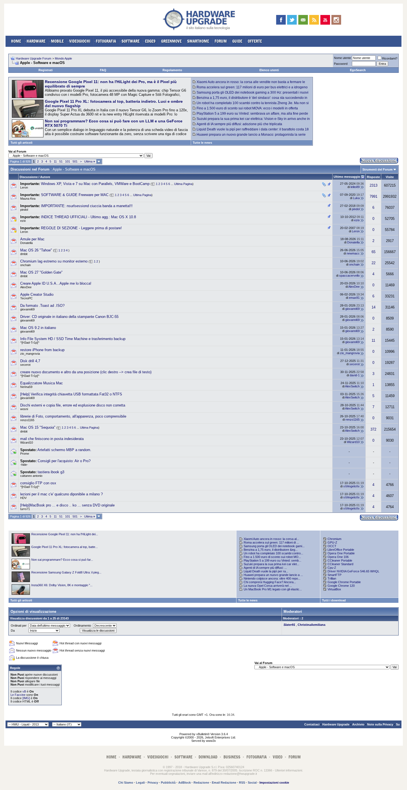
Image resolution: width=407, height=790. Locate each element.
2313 (373, 185)
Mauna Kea (27, 198)
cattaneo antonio (31, 475)
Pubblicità (168, 782)
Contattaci (312, 724)
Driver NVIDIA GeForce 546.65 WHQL (353, 571)
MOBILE (57, 41)
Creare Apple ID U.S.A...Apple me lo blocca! (55, 283)
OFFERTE (255, 41)
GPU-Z (332, 542)
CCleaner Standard (340, 564)
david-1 (355, 375)
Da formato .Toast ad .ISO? (42, 305)
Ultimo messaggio (347, 176)
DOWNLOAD (208, 757)
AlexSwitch (352, 386)
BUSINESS (231, 757)
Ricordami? (389, 58)
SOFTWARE (131, 41)
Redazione (201, 782)
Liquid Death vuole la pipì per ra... (266, 571)
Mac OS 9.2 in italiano (38, 328)
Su (398, 724)
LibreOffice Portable (341, 549)
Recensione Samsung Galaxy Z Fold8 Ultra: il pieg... (66, 572)
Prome (24, 453)
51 (61, 161)
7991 (373, 196)
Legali (140, 782)
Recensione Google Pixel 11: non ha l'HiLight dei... (64, 534)
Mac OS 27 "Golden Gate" (41, 272)
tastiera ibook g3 (51, 472)
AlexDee (26, 287)
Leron (24, 187)
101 (67, 161)
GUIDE (237, 41)
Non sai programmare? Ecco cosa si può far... (62, 559)
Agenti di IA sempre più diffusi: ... (265, 567)
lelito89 (355, 187)
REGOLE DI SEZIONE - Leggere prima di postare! (81, 228)
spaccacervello (349, 275)
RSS (242, 782)
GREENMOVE (171, 41)
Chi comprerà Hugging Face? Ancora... (270, 582)
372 (373, 429)
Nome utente (342, 58)
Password (340, 63)
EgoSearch (358, 70)
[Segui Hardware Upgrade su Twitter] (292, 20)
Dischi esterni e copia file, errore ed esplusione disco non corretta (72, 405)
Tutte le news (202, 142)
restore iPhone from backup (42, 350)
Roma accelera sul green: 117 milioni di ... (271, 542)
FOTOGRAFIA (106, 41)
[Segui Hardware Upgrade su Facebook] (281, 20)
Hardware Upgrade (335, 724)
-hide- (24, 464)
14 (373, 307)
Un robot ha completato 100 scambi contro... (273, 553)
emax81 (354, 297)
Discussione (29, 177)
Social (252, 782)
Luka (356, 198)
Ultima (89, 161)
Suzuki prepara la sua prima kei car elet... (271, 564)
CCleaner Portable (340, 560)
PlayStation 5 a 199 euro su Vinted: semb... (272, 560)
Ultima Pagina (183, 184)
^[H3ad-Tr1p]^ (29, 342)
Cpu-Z (332, 567)
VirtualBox (334, 589)
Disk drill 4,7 (30, 361)
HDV (23, 498)
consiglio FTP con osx (38, 483)
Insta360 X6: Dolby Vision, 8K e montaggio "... (61, 585)
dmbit (23, 254)
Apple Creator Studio (36, 294)
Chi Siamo (125, 782)
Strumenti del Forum (377, 169)
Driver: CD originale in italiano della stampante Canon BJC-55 (69, 317)
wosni (24, 409)
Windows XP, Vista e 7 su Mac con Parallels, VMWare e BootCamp (95, 184)
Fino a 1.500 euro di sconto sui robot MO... (272, 557)
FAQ (103, 70)
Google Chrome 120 (341, 585)
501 (75, 161)
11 (55, 161)
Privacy (153, 782)
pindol (24, 209)
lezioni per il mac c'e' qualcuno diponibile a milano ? (61, 494)
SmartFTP (334, 575)
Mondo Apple (63, 58)
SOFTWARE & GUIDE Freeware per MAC (75, 195)
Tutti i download (334, 600)
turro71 (25, 509)
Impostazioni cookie (274, 782)
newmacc (353, 253)
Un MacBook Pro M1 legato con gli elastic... (273, 589)
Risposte (373, 177)
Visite (390, 177)
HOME (16, 41)
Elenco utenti (269, 70)
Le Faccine (18, 694)
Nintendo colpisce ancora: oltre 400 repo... (272, 578)
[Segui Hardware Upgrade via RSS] (314, 20)
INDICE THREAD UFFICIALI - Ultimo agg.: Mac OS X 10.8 (88, 217)
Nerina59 (26, 386)
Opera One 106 (338, 557)
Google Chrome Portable (344, 582)
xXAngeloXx (351, 486)
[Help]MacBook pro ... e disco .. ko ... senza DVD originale (67, 505)
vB (24, 691)
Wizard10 (26, 442)
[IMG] (26, 698)
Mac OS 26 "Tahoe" (36, 250)
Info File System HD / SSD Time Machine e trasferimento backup (72, 339)
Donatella (26, 243)
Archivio (358, 724)
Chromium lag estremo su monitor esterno (53, 261)
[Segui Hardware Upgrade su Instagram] (336, 20)
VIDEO (277, 757)
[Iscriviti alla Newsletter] (303, 20)
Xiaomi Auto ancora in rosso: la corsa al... (271, 539)
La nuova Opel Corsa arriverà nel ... (268, 585)
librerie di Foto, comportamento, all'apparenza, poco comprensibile (73, 416)
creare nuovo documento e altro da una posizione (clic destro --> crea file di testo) (85, 372)
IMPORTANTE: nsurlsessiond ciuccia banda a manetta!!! (87, 206)
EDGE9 (150, 41)
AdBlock (184, 782)
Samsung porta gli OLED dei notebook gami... (274, 546)
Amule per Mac (32, 239)
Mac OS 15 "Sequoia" (37, 427)
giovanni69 (27, 309)
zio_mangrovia (30, 353)
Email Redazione (224, 782)
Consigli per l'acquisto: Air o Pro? (64, 461)
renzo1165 (27, 420)
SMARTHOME (198, 41)
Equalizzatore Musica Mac (41, 383)
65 (373, 252)
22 (373, 263)
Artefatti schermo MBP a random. (64, 450)
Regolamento (172, 70)
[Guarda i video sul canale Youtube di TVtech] (325, 20)
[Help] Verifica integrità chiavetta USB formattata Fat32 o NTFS (71, 394)
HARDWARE (36, 41)
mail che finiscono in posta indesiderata (52, 439)
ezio (23, 220)
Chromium (334, 539)
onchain (25, 265)
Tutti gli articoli (21, 142)
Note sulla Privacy (380, 724)
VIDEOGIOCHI (79, 41)
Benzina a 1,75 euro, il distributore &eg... (271, 549)
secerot (25, 364)
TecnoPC (26, 298)
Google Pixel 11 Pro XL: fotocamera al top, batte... (64, 547)
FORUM (221, 41)
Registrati (45, 70)
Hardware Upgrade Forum (33, 58)
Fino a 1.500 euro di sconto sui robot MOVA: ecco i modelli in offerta (247, 108)
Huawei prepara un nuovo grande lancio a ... (273, 575)
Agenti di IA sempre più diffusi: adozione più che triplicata (239, 124)
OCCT (332, 546)
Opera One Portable (341, 553)
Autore (45, 177)
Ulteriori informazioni (288, 770)
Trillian (332, 578)
